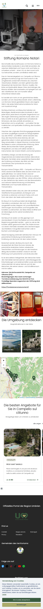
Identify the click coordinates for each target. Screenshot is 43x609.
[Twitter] (5, 488)
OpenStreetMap (30, 397)
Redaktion (19, 534)
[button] (38, 5)
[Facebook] (1, 488)
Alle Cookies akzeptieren (21, 600)
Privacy (4, 534)
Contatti (4, 532)
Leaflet (21, 397)
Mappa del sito (20, 532)
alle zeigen (37, 424)
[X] (7, 566)
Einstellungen (21, 605)
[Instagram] (11, 566)
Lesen (4, 595)
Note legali (33, 532)
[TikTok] (15, 566)
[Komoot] (23, 566)
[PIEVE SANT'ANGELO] (22, 455)
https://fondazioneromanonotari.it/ (15, 287)
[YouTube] (19, 566)
